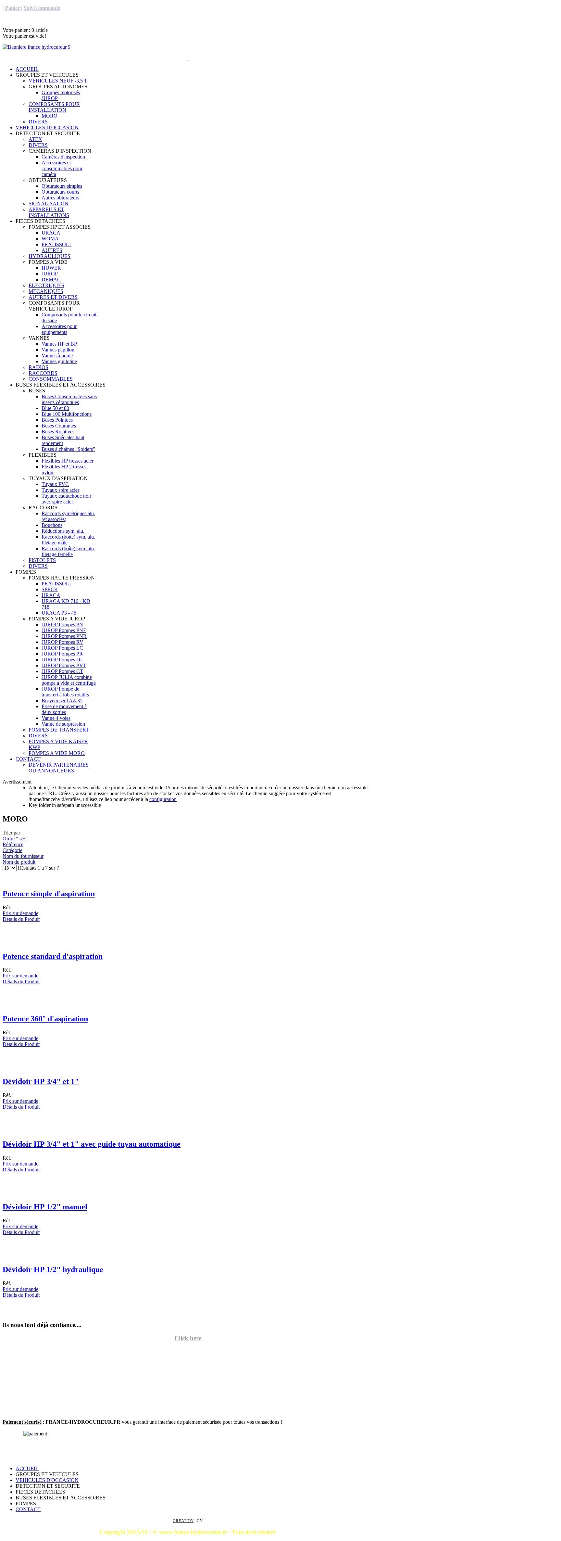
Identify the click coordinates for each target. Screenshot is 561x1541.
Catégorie (12, 850)
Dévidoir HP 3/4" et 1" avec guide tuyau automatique (92, 1144)
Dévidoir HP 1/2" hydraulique (53, 1269)
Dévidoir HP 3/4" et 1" (41, 1081)
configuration (163, 799)
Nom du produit (19, 862)
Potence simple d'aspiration (49, 893)
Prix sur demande (20, 913)
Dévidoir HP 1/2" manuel (45, 1207)
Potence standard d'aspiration (53, 956)
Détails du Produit (21, 919)
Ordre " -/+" (15, 838)
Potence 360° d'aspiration (45, 1018)
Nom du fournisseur (23, 856)
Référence (13, 844)
